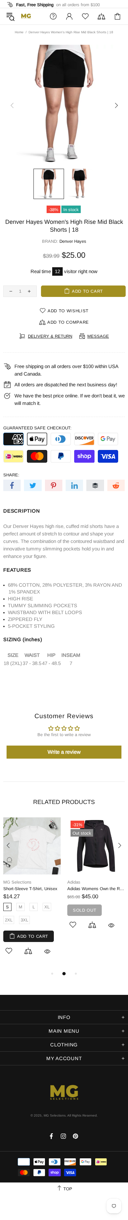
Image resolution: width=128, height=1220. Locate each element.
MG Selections (26, 16)
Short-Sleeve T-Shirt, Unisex (30, 888)
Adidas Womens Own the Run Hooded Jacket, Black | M (96, 888)
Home (19, 32)
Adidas (73, 882)
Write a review (64, 752)
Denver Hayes (72, 241)
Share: (11, 474)
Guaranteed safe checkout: (37, 427)
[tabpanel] (32, 893)
